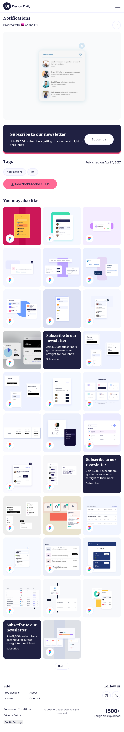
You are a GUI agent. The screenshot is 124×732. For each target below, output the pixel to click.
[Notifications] (22, 474)
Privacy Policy (12, 715)
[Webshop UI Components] (62, 515)
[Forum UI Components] (22, 515)
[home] (16, 5)
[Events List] (62, 556)
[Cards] (102, 267)
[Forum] (102, 350)
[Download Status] (22, 556)
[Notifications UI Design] (22, 267)
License (8, 698)
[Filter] (22, 226)
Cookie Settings (13, 722)
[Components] (62, 474)
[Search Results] (102, 308)
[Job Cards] (102, 391)
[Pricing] (22, 432)
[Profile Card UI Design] (62, 432)
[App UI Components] (22, 391)
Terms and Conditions (17, 709)
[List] (102, 432)
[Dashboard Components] (62, 639)
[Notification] (102, 226)
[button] (118, 6)
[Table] (22, 598)
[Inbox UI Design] (62, 226)
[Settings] (62, 267)
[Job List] (102, 515)
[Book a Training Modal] (102, 556)
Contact (35, 698)
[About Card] (62, 391)
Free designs (12, 693)
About (33, 693)
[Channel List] (22, 350)
